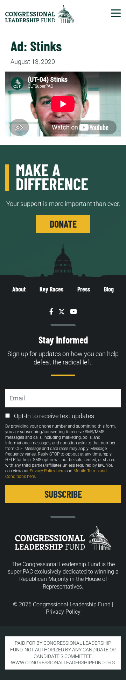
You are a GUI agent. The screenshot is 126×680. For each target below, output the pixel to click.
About (19, 289)
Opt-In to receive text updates (54, 416)
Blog (109, 289)
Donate (63, 224)
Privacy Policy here (47, 470)
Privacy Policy (63, 611)
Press (83, 289)
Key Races (51, 289)
